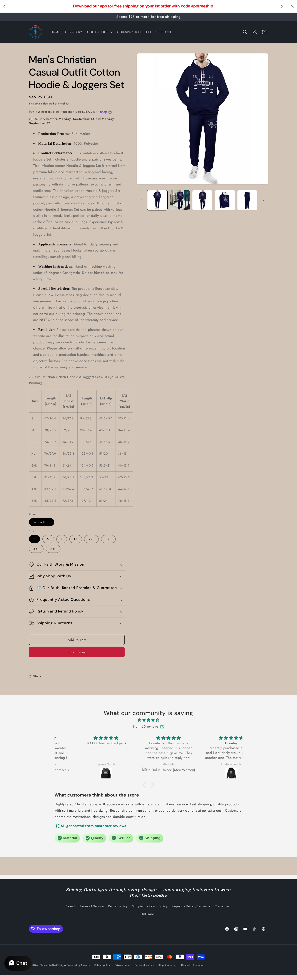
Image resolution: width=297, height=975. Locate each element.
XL (75, 539)
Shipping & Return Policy (149, 906)
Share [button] (37, 676)
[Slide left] (141, 200)
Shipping (34, 104)
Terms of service (144, 965)
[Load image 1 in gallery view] (157, 200)
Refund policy (117, 906)
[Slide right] (263, 200)
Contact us (222, 906)
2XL (91, 539)
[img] (148, 720)
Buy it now (76, 652)
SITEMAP (148, 914)
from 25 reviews (146, 726)
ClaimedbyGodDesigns (53, 965)
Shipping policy (168, 965)
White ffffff (41, 522)
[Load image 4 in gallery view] (225, 200)
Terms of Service (92, 906)
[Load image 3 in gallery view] (202, 200)
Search (71, 906)
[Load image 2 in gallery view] (180, 200)
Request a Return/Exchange (191, 906)
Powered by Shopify (78, 965)
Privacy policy (123, 965)
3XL (108, 539)
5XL (53, 549)
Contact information (192, 965)
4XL (36, 549)
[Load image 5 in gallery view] (247, 200)
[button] (99, 31)
